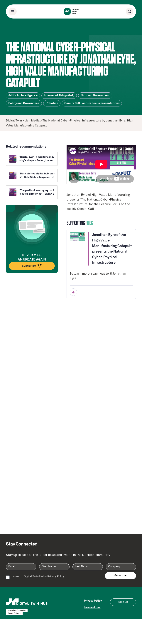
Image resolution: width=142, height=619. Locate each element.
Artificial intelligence (23, 95)
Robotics (52, 103)
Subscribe (29, 265)
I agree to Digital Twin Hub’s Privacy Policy (38, 576)
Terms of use (92, 607)
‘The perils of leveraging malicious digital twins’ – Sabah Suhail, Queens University (36, 192)
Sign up (123, 602)
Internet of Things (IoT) (59, 95)
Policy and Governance (23, 103)
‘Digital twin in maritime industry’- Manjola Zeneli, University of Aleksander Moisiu (36, 159)
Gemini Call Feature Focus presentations (91, 103)
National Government (95, 95)
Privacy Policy (93, 601)
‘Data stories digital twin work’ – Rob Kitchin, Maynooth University (37, 175)
